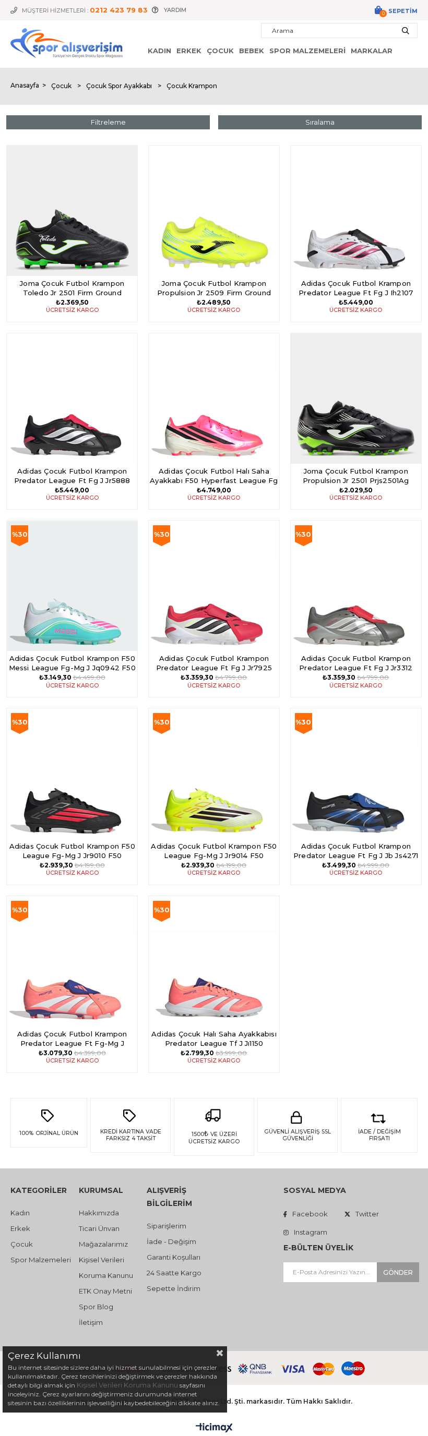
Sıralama (320, 122)
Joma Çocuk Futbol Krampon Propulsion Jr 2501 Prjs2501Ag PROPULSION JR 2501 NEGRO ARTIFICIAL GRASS (356, 476)
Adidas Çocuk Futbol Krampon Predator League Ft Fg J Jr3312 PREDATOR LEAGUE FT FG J (355, 663)
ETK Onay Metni (105, 1291)
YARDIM (175, 10)
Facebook (310, 1214)
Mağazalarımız (103, 1244)
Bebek (251, 50)
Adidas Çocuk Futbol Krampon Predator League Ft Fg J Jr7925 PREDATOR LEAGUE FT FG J (214, 663)
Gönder (398, 1272)
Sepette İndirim (173, 1288)
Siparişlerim (166, 1226)
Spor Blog (96, 1306)
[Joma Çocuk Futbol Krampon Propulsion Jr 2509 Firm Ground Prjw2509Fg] (214, 211)
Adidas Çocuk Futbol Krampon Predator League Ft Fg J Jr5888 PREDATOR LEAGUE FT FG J (72, 476)
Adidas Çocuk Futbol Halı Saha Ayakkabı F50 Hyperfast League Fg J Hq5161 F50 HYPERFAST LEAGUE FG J (214, 476)
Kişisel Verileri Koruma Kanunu (127, 1385)
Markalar (372, 50)
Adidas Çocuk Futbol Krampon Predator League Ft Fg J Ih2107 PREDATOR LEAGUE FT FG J (356, 288)
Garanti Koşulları (173, 1257)
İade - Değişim (171, 1241)
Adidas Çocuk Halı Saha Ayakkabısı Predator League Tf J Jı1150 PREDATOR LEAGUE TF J (214, 1039)
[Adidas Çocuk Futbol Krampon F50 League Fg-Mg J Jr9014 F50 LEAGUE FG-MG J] (214, 773)
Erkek (188, 50)
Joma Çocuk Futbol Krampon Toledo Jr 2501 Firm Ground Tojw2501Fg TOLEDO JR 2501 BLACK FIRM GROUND (72, 288)
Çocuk (220, 50)
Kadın (159, 50)
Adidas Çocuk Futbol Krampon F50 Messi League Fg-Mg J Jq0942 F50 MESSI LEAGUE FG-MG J (72, 663)
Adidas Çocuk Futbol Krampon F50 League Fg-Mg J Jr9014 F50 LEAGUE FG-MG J (214, 851)
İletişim (91, 1322)
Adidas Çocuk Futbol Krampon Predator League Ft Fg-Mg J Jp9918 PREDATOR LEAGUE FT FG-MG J (72, 1039)
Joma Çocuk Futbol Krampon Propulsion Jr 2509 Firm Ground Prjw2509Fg (214, 288)
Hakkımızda (99, 1213)
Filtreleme (108, 122)
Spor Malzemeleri (307, 50)
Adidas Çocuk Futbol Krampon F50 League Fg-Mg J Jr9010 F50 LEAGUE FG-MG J (72, 851)
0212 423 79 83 (119, 10)
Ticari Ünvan (99, 1228)
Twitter (367, 1214)
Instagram (310, 1232)
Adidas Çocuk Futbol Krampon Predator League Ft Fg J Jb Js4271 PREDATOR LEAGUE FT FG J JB (356, 851)
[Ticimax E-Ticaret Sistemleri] (214, 1428)
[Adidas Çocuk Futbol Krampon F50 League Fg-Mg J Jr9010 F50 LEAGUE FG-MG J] (72, 773)
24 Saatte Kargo (174, 1273)
